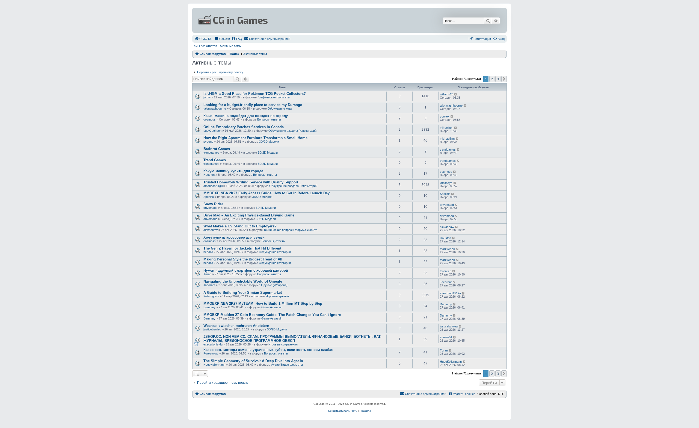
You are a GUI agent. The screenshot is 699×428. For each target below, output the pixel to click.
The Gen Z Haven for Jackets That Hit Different (242, 248)
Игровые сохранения (283, 344)
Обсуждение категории (275, 252)
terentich (445, 271)
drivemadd (210, 207)
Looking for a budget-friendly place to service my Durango (252, 105)
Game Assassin (271, 307)
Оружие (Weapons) (274, 285)
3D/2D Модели (269, 141)
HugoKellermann (214, 364)
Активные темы (230, 46)
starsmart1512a (450, 293)
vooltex (444, 116)
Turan (207, 274)
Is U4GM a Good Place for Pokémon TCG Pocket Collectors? (254, 94)
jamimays (446, 182)
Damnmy (209, 307)
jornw (207, 97)
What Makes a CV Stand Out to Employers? (240, 226)
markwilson (447, 249)
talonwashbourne (214, 108)
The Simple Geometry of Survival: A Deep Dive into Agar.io (253, 361)
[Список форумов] (296, 20)
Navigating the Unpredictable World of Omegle (242, 281)
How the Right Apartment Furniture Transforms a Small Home (255, 138)
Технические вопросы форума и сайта (290, 229)
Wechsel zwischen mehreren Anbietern (236, 326)
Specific (208, 196)
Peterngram (211, 296)
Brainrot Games (216, 149)
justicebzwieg (212, 329)
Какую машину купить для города (233, 171)
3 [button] (498, 79)
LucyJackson (212, 130)
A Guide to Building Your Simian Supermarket (242, 293)
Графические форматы (273, 97)
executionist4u (213, 344)
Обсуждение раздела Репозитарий (292, 130)
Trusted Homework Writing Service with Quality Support (250, 182)
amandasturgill (213, 185)
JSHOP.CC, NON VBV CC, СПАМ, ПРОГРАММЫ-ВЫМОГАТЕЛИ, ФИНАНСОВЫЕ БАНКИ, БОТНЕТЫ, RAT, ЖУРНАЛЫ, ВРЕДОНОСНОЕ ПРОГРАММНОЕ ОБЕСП (292, 339)
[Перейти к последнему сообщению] (456, 94)
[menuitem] (203, 39)
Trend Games (214, 160)
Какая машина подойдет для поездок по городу (245, 116)
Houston (209, 174)
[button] (504, 79)
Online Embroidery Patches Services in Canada (243, 127)
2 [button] (492, 79)
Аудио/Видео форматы (287, 364)
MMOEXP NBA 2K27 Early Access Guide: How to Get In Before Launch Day (266, 193)
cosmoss (209, 119)
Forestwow (210, 353)
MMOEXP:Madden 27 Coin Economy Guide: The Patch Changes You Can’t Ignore (272, 315)
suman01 (446, 337)
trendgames (211, 152)
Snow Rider (213, 204)
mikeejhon (446, 127)
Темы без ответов (204, 46)
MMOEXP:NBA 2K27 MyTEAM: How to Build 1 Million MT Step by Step (262, 303)
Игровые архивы (277, 296)
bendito (208, 252)
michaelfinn (447, 138)
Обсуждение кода (280, 108)
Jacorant (209, 285)
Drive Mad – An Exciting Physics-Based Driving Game (248, 215)
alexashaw (210, 229)
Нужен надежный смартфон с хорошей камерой (245, 270)
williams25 (446, 94)
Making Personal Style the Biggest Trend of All (242, 259)
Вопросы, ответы (269, 119)
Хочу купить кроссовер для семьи (234, 237)
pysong (208, 141)
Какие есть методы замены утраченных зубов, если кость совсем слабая (268, 350)
